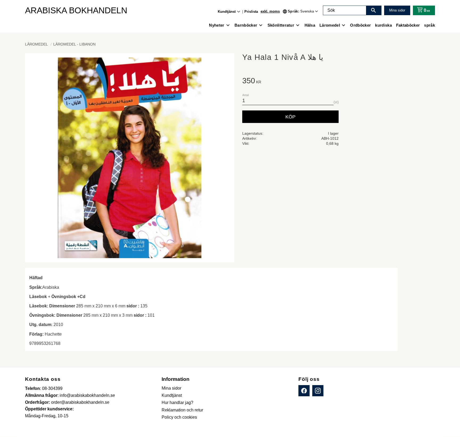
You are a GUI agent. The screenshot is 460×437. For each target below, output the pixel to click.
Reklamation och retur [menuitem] (182, 410)
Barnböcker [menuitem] (246, 25)
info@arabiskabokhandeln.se (87, 395)
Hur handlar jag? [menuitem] (177, 402)
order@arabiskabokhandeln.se (80, 402)
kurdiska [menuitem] (383, 25)
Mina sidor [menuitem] (171, 388)
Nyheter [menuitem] (216, 25)
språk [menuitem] (429, 25)
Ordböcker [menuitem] (360, 25)
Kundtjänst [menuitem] (227, 12)
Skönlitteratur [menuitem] (281, 25)
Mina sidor (397, 10)
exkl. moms (270, 11)
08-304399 (52, 388)
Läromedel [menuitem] (329, 25)
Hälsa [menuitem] (310, 25)
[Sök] (373, 10)
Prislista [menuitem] (251, 12)
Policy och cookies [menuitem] (179, 417)
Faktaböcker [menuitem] (408, 25)
